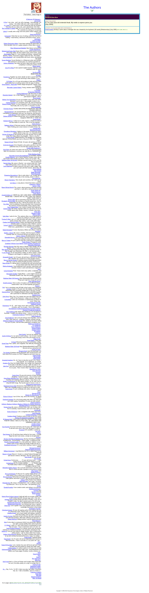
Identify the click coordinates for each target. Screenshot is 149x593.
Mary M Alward (37, 578)
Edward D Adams (36, 577)
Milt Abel (38, 575)
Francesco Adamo (36, 572)
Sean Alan (38, 574)
